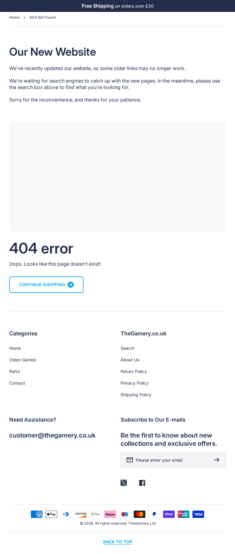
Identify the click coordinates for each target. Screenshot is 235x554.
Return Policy (134, 371)
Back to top (117, 541)
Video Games (22, 359)
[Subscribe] (218, 459)
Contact (17, 383)
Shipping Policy (136, 394)
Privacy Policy (135, 383)
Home (14, 17)
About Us (130, 359)
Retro (14, 371)
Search (128, 348)
